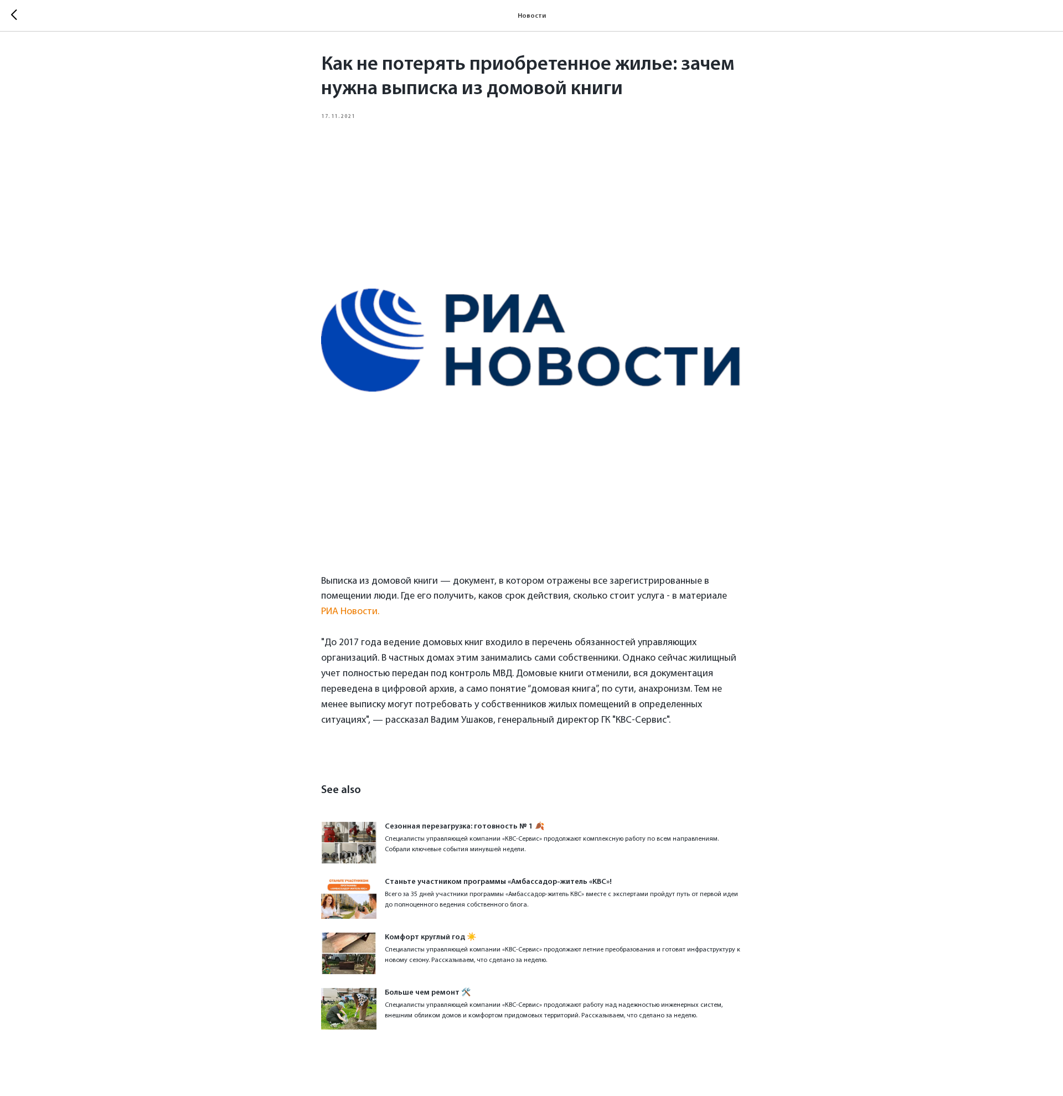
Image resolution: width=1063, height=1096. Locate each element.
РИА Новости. (350, 612)
